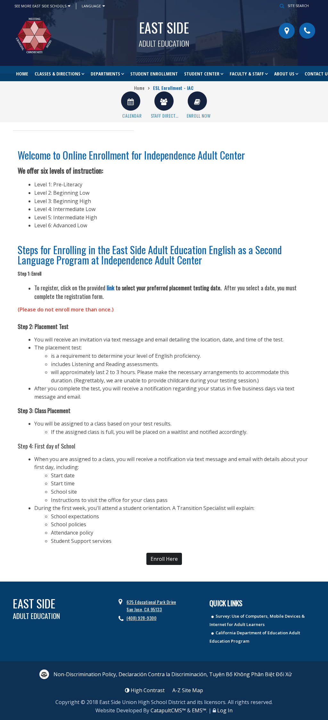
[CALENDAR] (130, 101)
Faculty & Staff (247, 73)
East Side (164, 32)
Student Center (201, 73)
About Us (284, 73)
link (110, 287)
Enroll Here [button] (164, 558)
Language (91, 6)
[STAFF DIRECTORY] (164, 101)
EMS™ (199, 710)
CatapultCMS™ (168, 710)
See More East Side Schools (40, 6)
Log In (225, 710)
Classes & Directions (57, 73)
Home (22, 73)
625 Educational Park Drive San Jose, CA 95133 (151, 605)
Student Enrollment (154, 73)
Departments (105, 73)
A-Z (187, 690)
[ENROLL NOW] (197, 101)
